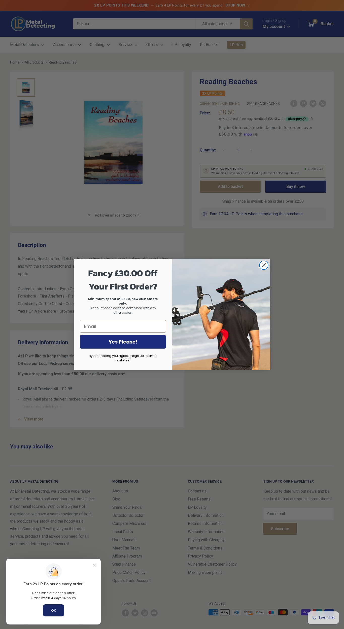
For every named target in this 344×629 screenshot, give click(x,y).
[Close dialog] (263, 265)
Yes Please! (123, 341)
